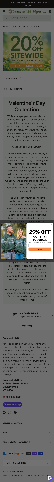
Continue (39, 249)
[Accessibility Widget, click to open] (50, 478)
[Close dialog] (51, 225)
